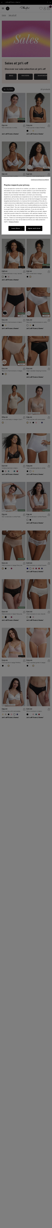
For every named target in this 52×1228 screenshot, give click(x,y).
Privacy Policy (14, 222)
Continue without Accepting (40, 179)
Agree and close (34, 228)
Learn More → (16, 228)
